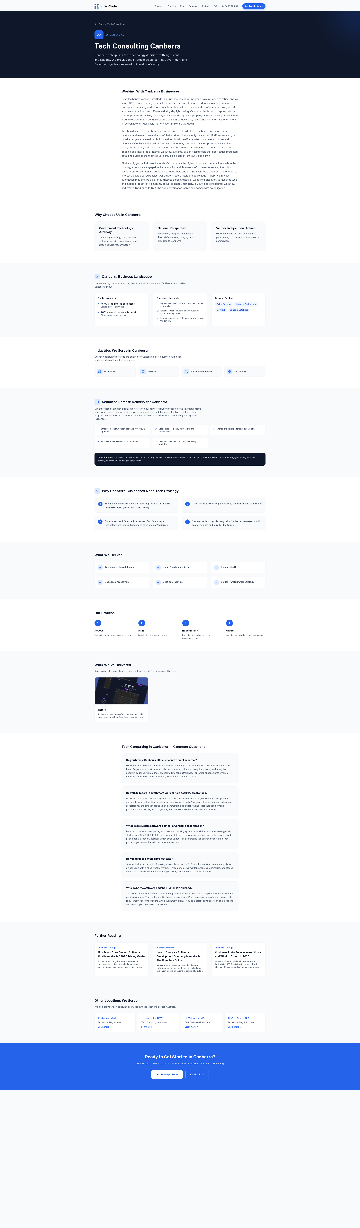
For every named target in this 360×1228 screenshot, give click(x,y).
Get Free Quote (165, 1074)
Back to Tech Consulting (111, 24)
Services (159, 6)
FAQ (215, 6)
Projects (172, 6)
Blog (182, 6)
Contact (205, 6)
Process (193, 6)
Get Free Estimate (254, 6)
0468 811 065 (231, 6)
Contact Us (197, 1074)
